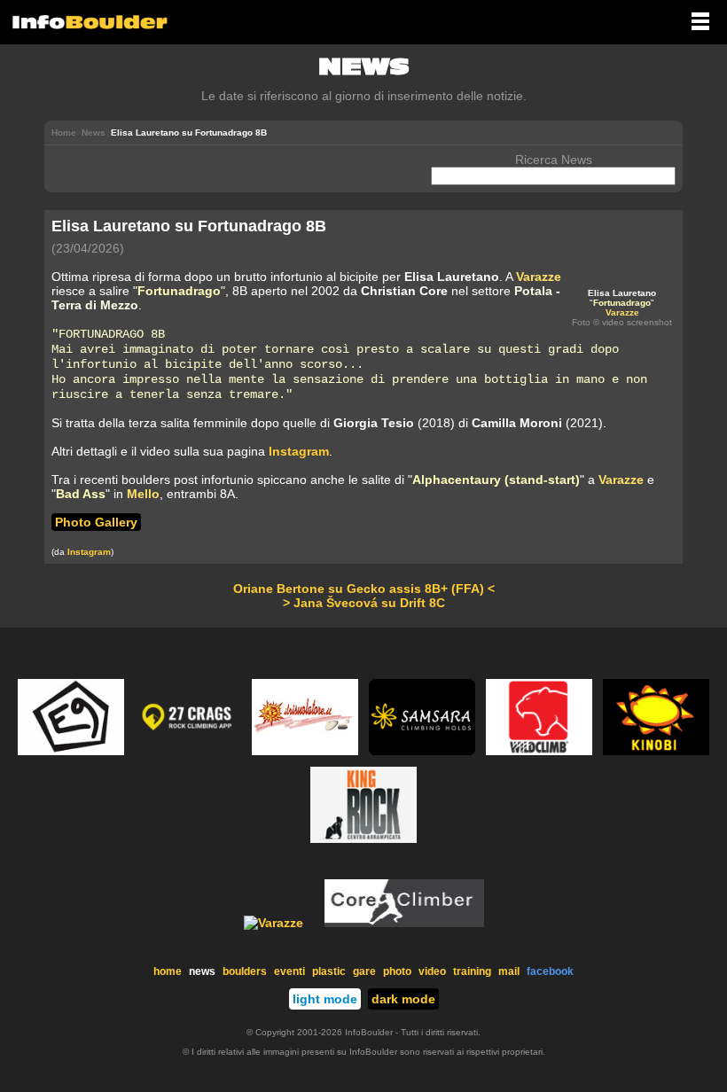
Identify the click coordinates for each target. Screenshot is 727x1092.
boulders (245, 971)
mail (509, 971)
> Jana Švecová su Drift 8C (364, 603)
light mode (325, 999)
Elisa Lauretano (622, 293)
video (432, 971)
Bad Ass (81, 494)
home (167, 971)
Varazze (622, 312)
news (202, 971)
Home (63, 132)
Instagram (299, 451)
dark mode (403, 999)
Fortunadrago (622, 303)
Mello (143, 494)
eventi (289, 971)
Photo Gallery (96, 522)
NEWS (364, 66)
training (472, 971)
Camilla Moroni (517, 423)
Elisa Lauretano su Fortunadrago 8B (188, 226)
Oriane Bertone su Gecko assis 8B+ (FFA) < (364, 588)
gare (364, 971)
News (94, 132)
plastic (329, 971)
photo (397, 971)
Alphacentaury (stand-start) (496, 479)
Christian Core (404, 291)
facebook (550, 971)
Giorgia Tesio (373, 423)
